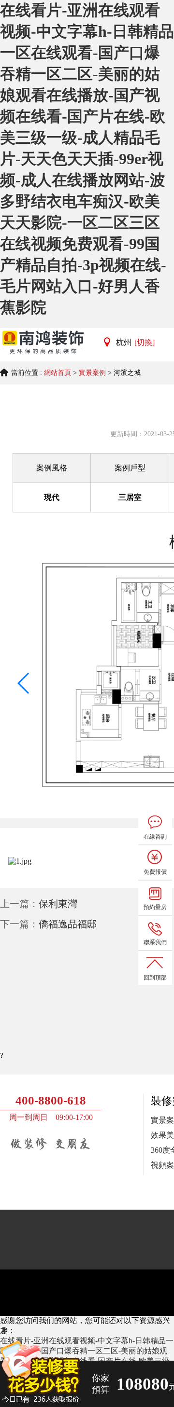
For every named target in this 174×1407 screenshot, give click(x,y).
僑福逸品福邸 (68, 924)
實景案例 (92, 372)
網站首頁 (57, 372)
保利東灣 (58, 903)
